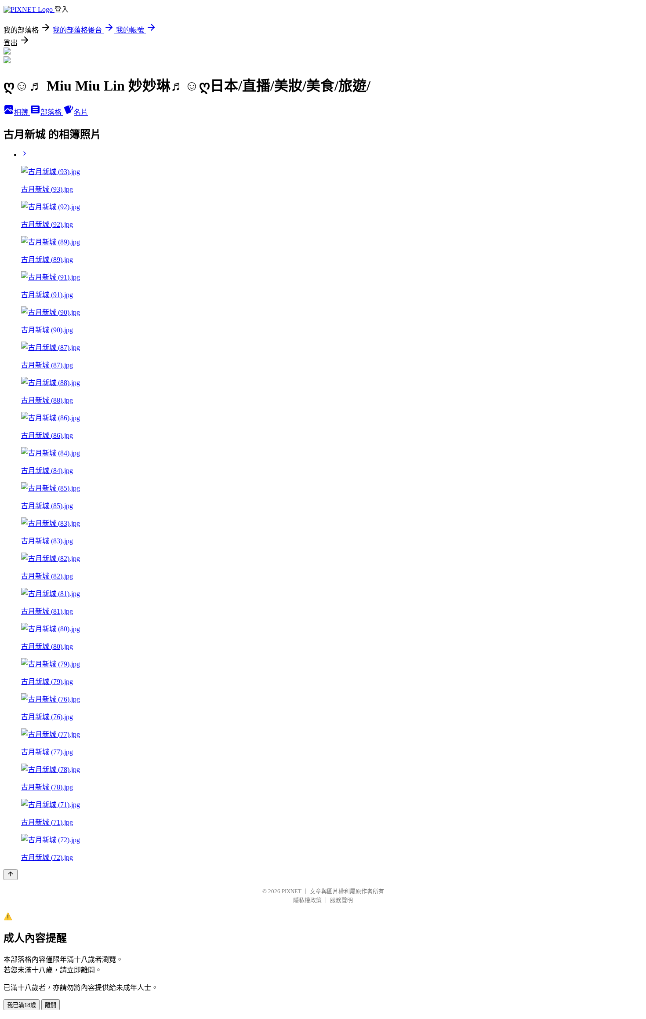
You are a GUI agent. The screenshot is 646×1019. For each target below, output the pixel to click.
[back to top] (11, 874)
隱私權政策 (307, 900)
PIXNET (291, 891)
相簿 (22, 112)
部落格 (51, 112)
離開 (50, 1005)
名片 (81, 112)
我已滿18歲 (21, 1005)
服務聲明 (341, 900)
